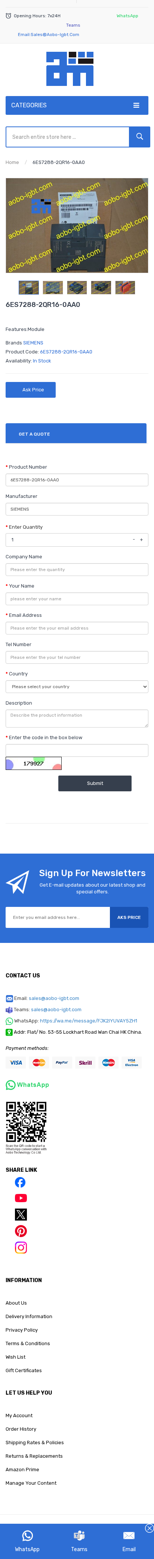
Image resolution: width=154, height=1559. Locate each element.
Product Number (28, 467)
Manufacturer (21, 496)
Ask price (33, 389)
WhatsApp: (75, 1021)
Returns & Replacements (34, 1456)
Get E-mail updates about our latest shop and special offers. (92, 888)
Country (18, 674)
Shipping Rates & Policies (35, 1442)
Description (19, 703)
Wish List (15, 1357)
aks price (129, 917)
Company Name (24, 556)
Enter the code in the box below (45, 737)
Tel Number (18, 644)
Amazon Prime (22, 1469)
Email (129, 1549)
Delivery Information (29, 1316)
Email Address (25, 615)
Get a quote (34, 434)
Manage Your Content (31, 1483)
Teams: (47, 1009)
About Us (16, 1303)
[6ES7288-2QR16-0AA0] (29, 288)
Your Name (21, 586)
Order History (21, 1429)
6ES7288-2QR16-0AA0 (59, 162)
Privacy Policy (22, 1330)
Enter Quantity (26, 527)
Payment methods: (27, 1048)
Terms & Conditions (28, 1343)
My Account (19, 1415)
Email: (46, 998)
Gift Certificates (24, 1370)
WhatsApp (27, 1549)
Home (12, 162)
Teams (79, 1549)
